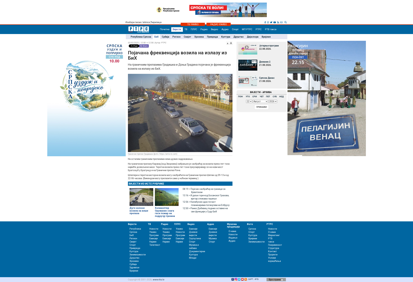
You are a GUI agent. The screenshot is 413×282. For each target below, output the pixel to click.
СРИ (254, 96)
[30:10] (248, 81)
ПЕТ (268, 96)
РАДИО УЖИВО (218, 24)
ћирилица (156, 22)
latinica (146, 22)
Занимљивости (138, 254)
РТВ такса (270, 29)
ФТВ (257, 279)
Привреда (212, 36)
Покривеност (275, 245)
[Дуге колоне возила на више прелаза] (141, 195)
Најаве (152, 241)
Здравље (134, 267)
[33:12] (248, 65)
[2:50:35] (248, 49)
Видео (214, 29)
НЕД (281, 96)
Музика (213, 238)
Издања (233, 237)
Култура (225, 36)
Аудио (225, 29)
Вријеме (266, 36)
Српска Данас (267, 78)
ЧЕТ (262, 96)
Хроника (199, 36)
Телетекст (154, 245)
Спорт (235, 29)
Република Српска (141, 36)
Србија (165, 36)
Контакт (272, 251)
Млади (192, 258)
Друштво (238, 36)
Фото (250, 224)
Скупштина (195, 238)
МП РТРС (247, 29)
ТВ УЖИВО (193, 24)
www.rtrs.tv (158, 279)
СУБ (275, 96)
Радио (204, 29)
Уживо (152, 232)
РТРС (259, 29)
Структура (273, 248)
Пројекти (272, 254)
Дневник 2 (264, 61)
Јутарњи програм (269, 45)
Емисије (153, 238)
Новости (153, 229)
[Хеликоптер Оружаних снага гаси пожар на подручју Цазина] (167, 195)
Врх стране (275, 279)
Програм (154, 235)
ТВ (185, 29)
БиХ (156, 36)
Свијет (187, 36)
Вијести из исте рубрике (146, 183)
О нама (232, 231)
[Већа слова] (231, 43)
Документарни (197, 251)
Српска (252, 229)
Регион (176, 36)
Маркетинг (274, 235)
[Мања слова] (227, 43)
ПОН (240, 96)
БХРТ (250, 279)
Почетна (164, 29)
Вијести (177, 29)
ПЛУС (194, 29)
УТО (248, 96)
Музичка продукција (233, 225)
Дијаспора (252, 36)
